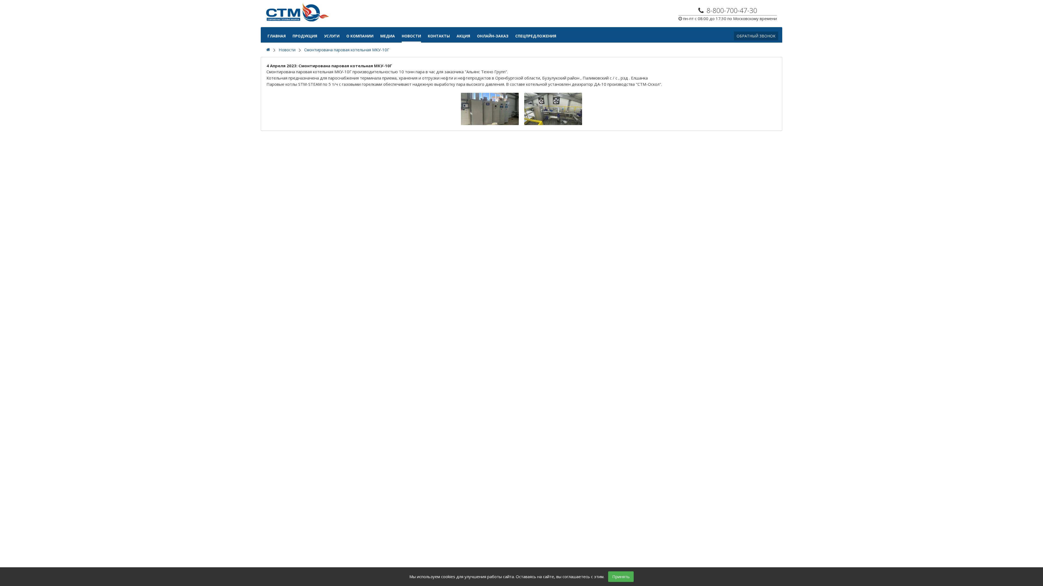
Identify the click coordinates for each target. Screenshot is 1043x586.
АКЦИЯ (463, 36)
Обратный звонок (756, 36)
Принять (621, 576)
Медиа (387, 36)
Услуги (332, 36)
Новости (411, 36)
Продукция (305, 36)
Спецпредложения (535, 36)
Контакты (439, 36)
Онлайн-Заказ (492, 36)
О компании (359, 36)
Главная (277, 36)
